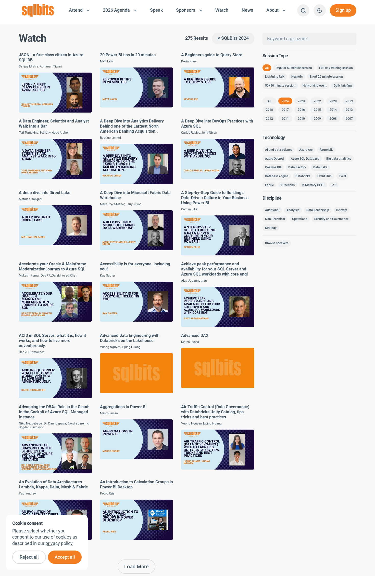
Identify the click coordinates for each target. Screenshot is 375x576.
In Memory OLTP (313, 185)
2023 (301, 101)
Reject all (29, 557)
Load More (136, 567)
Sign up (343, 10)
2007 (349, 118)
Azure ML (326, 150)
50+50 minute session (280, 85)
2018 (269, 110)
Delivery (341, 210)
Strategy (271, 228)
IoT (334, 185)
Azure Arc (305, 150)
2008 (333, 118)
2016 (301, 110)
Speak (156, 10)
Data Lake (320, 167)
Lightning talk (274, 76)
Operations (299, 219)
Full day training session (336, 68)
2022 (317, 101)
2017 (285, 110)
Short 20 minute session (326, 76)
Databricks (302, 176)
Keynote (297, 76)
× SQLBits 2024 (233, 38)
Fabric (269, 185)
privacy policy (58, 543)
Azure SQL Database (305, 158)
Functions (288, 185)
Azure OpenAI (274, 158)
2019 (349, 101)
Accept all (65, 557)
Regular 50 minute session (294, 68)
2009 (317, 118)
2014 (333, 110)
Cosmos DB (273, 167)
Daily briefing (343, 85)
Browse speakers (276, 243)
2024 (285, 101)
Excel (342, 176)
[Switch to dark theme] (320, 10)
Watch (221, 10)
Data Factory (297, 167)
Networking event (315, 85)
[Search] (303, 10)
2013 (349, 110)
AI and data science (278, 150)
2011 (285, 118)
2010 (301, 118)
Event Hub (324, 176)
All (267, 68)
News (247, 10)
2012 (269, 118)
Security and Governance (331, 219)
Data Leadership (317, 210)
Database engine (276, 176)
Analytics (292, 210)
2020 (333, 101)
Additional (272, 210)
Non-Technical (275, 219)
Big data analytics (338, 158)
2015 (317, 110)
